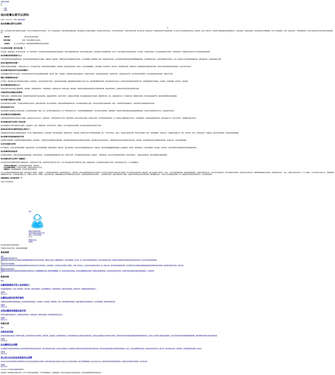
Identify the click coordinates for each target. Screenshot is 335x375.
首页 (5, 8)
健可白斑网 (21, 19)
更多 (2, 256)
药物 (5, 10)
